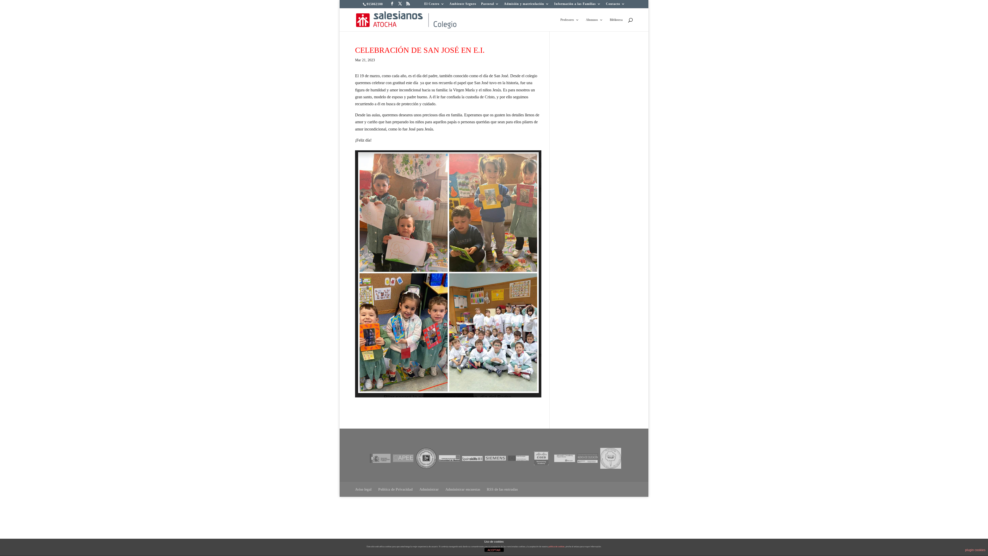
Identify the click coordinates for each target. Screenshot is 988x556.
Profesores (567, 20)
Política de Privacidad (395, 489)
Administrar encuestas (462, 489)
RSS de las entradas (502, 489)
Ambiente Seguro (462, 4)
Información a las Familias (575, 4)
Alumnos (592, 20)
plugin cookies (975, 550)
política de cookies (556, 546)
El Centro (431, 4)
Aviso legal (363, 489)
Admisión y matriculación (524, 4)
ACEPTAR (494, 550)
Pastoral (487, 4)
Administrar (429, 489)
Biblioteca (616, 20)
